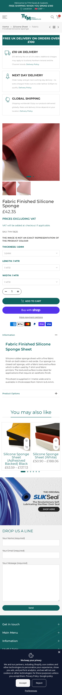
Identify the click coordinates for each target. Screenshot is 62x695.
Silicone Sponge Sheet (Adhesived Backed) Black (16, 459)
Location (27, 8)
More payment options (31, 317)
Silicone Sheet (20, 27)
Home (5, 27)
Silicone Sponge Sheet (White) (46, 455)
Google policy (46, 676)
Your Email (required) (13, 550)
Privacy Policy (32, 676)
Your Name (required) (13, 538)
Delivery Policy (32, 64)
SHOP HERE (49, 509)
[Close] (59, 652)
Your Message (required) (14, 563)
